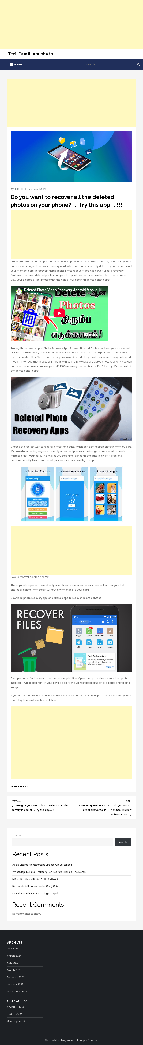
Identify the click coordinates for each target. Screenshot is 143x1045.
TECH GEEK (20, 189)
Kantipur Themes (87, 1040)
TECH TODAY (15, 1014)
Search (16, 835)
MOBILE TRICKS (19, 786)
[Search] (138, 64)
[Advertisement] (71, 24)
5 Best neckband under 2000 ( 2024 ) (35, 879)
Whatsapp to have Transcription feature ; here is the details (49, 872)
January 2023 (15, 984)
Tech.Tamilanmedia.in (30, 54)
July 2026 (12, 948)
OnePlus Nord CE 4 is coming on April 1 (35, 893)
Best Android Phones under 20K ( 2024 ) (36, 886)
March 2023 (14, 970)
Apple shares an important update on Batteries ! (42, 865)
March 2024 (14, 956)
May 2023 (13, 963)
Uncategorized (16, 1021)
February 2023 (15, 977)
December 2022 (17, 991)
